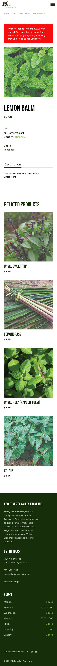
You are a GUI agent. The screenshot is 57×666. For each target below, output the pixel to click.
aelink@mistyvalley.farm (17, 574)
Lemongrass (12, 334)
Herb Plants (21, 136)
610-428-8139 (11, 570)
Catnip (8, 470)
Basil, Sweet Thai (16, 266)
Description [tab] (12, 165)
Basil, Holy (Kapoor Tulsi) (22, 402)
